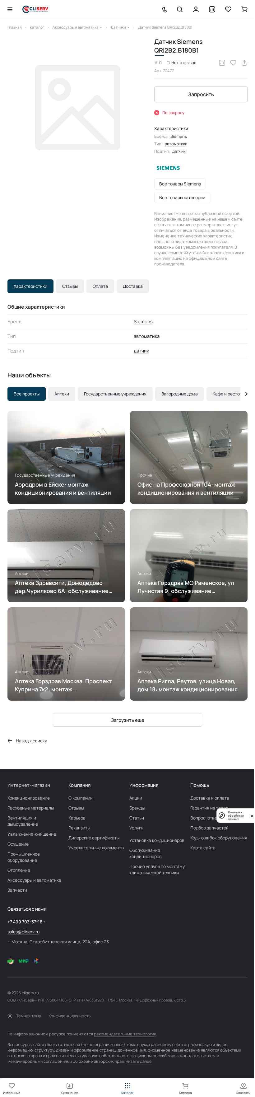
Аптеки (61, 394)
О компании (80, 798)
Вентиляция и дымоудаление (22, 821)
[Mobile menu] (10, 9)
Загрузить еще (127, 720)
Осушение (18, 844)
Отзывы (70, 286)
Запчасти (17, 890)
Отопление (18, 870)
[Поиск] (180, 9)
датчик (178, 151)
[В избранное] (233, 63)
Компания (79, 785)
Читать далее (139, 1061)
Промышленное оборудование (23, 857)
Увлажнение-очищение (31, 834)
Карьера (77, 818)
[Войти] (196, 9)
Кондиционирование (28, 798)
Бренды (137, 808)
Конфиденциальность (70, 1016)
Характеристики (30, 286)
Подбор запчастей (209, 828)
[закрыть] (252, 815)
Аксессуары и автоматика (34, 880)
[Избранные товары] (228, 9)
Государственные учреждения (115, 394)
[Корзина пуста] (244, 9)
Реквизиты (79, 828)
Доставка (133, 286)
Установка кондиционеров (156, 840)
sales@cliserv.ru (23, 932)
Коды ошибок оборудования (218, 838)
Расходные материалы (30, 808)
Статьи (136, 818)
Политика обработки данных (236, 815)
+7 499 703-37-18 (24, 922)
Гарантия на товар (209, 808)
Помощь (199, 785)
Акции (135, 798)
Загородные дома (179, 394)
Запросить (201, 94)
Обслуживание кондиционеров (145, 853)
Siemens (178, 136)
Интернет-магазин (28, 785)
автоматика (176, 144)
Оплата (100, 286)
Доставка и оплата (209, 798)
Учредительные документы (96, 848)
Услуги (136, 828)
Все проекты (26, 394)
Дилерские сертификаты (93, 838)
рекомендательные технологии (125, 1034)
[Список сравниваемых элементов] (212, 9)
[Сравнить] (222, 63)
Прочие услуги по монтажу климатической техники (157, 869)
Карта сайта (203, 848)
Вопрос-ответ (204, 818)
